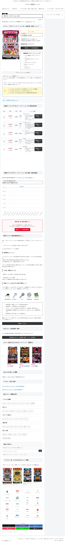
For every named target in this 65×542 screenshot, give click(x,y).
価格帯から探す (46, 538)
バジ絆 (15, 434)
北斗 (15, 426)
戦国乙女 (24, 411)
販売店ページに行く (38, 116)
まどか (26, 454)
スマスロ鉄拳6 (9, 365)
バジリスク (20, 426)
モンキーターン (14, 403)
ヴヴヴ (9, 403)
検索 (40, 450)
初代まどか (4, 434)
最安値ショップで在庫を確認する (32, 47)
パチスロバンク (28, 21)
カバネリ (4, 403)
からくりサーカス (10, 426)
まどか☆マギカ (5, 411)
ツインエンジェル (18, 411)
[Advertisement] (22, 162)
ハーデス (19, 434)
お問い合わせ (61, 538)
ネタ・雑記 (56, 538)
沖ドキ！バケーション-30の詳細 (23, 72)
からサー (27, 403)
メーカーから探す (40, 538)
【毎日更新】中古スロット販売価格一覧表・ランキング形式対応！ (22, 337)
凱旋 (25, 426)
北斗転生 (10, 434)
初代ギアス (24, 434)
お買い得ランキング (21, 538)
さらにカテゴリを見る (6, 438)
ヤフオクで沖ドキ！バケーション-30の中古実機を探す (13, 386)
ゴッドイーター (21, 403)
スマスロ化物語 (33, 365)
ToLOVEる (11, 411)
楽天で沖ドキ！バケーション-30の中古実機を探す (12, 389)
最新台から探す (33, 538)
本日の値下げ (28, 538)
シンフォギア (30, 411)
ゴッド (29, 426)
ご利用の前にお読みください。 (12, 100)
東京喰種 (32, 403)
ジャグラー (21, 454)
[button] (36, 528)
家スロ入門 (51, 538)
